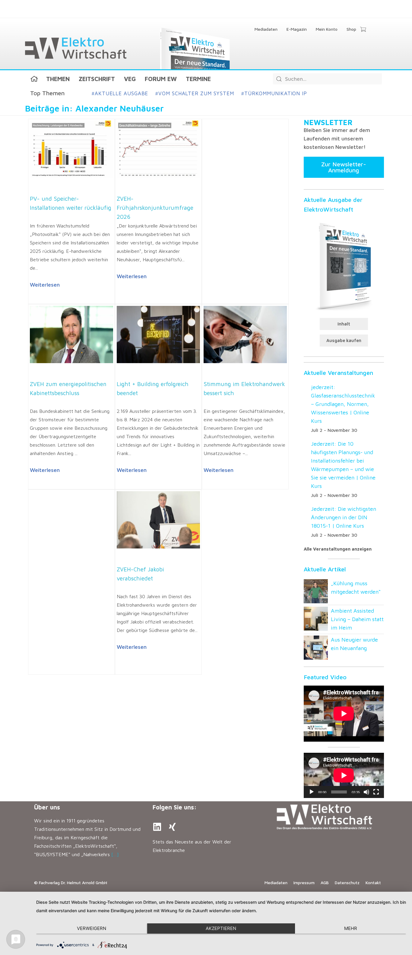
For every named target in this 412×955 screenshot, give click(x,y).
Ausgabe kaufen (343, 340)
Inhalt (344, 323)
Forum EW (161, 78)
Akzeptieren (221, 928)
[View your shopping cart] (363, 30)
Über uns (47, 807)
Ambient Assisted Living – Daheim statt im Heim (357, 619)
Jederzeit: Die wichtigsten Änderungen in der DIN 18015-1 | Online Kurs (343, 517)
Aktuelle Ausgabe (120, 93)
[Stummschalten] (366, 792)
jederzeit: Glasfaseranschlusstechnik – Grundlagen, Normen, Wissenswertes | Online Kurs (343, 404)
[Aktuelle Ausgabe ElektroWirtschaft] (344, 265)
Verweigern (91, 928)
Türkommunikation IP (274, 93)
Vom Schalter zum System (194, 93)
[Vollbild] (376, 792)
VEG (130, 78)
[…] (115, 854)
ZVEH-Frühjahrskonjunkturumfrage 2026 (155, 207)
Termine (198, 78)
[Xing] (172, 826)
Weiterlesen (45, 284)
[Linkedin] (157, 826)
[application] (344, 775)
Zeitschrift (97, 78)
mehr (350, 928)
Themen (58, 78)
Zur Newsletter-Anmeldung (343, 167)
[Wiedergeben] (312, 792)
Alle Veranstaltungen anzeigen (338, 548)
